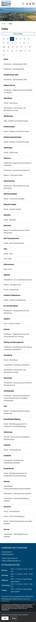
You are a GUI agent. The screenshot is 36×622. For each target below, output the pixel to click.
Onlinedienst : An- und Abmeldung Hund (18, 280)
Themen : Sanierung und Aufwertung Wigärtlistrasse (17, 438)
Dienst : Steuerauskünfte (12, 450)
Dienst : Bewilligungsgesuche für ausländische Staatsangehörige (15, 425)
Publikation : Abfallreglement (14, 69)
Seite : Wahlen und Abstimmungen (16, 121)
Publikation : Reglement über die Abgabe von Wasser (18, 91)
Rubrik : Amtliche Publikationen (15, 300)
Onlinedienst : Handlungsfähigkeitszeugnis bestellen (17, 487)
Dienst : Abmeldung (11, 103)
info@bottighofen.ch (13, 561)
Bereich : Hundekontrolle (12, 285)
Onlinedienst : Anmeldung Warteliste (16, 365)
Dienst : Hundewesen (11, 290)
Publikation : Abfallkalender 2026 (15, 64)
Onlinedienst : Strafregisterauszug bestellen (16, 535)
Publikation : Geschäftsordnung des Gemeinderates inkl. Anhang (16, 335)
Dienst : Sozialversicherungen (14, 199)
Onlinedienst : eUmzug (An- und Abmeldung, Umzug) (15, 109)
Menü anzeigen (18, 33)
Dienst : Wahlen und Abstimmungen (16, 131)
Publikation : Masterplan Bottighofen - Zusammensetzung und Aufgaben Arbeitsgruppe (17, 398)
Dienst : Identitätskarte (12, 511)
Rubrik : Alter (8, 254)
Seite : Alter (8, 259)
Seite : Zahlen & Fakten (12, 324)
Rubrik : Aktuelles (10, 220)
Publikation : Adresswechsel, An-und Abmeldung (16, 187)
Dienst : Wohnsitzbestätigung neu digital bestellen (18, 522)
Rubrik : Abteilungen (11, 152)
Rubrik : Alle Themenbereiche (14, 243)
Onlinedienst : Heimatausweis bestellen (17, 494)
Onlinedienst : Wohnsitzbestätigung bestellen (16, 500)
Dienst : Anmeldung (11, 360)
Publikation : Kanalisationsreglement (17, 170)
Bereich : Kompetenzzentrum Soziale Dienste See (17, 231)
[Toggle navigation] (33, 4)
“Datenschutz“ (5, 609)
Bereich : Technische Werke (13, 175)
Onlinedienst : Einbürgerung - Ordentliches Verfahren (14, 461)
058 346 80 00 (12, 558)
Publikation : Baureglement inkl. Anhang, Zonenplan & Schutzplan (18, 348)
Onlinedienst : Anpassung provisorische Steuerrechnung (18, 384)
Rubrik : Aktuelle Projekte (12, 209)
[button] (23, 4)
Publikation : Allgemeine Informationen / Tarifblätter (18, 164)
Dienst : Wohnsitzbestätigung (14, 516)
